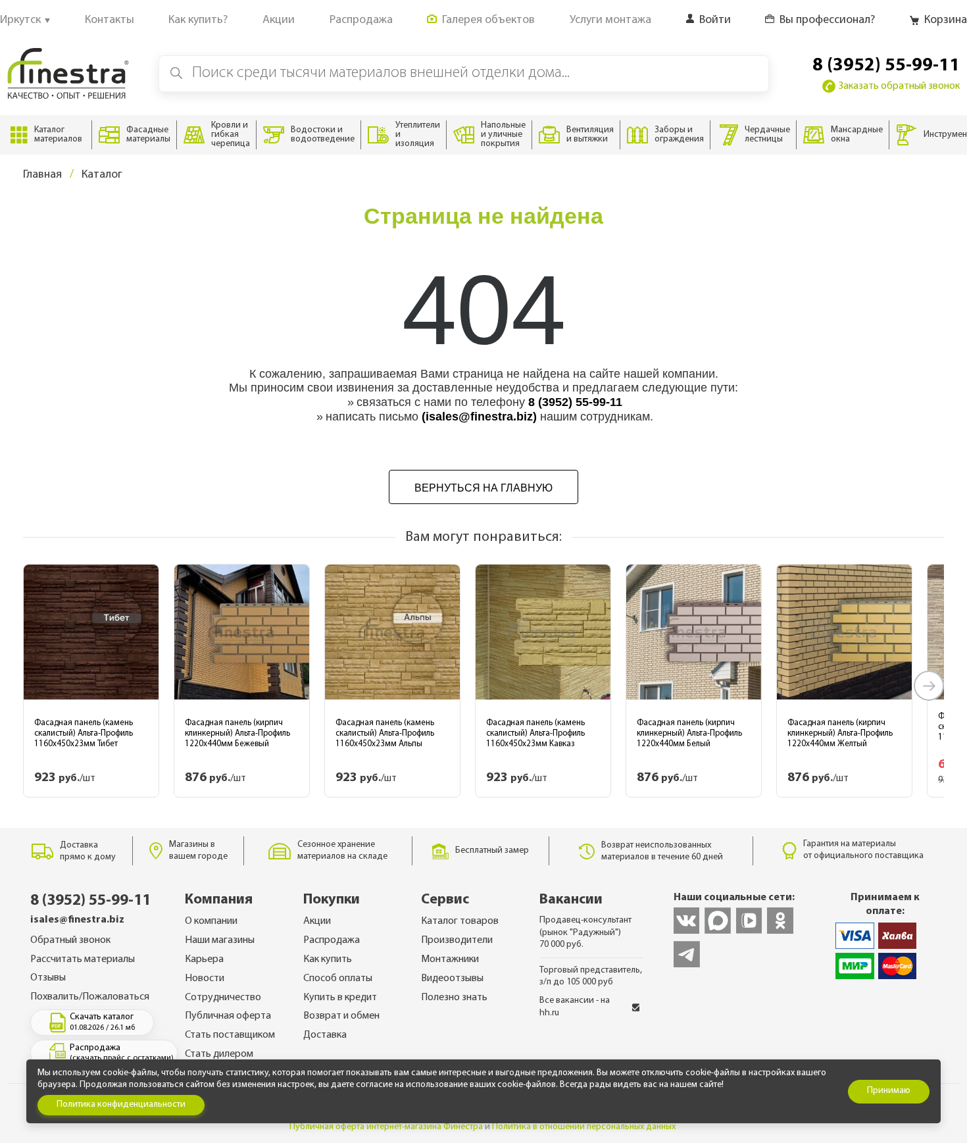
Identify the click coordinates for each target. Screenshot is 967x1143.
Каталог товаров (460, 921)
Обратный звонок (70, 940)
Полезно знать (454, 997)
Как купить (327, 959)
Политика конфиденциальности (121, 1104)
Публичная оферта (228, 1016)
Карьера (204, 959)
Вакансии (571, 899)
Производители (457, 940)
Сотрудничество (223, 997)
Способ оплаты (337, 978)
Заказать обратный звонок (899, 86)
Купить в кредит (340, 997)
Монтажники (450, 959)
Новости (204, 978)
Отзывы (48, 978)
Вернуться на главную (483, 488)
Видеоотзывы (452, 978)
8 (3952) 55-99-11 (886, 66)
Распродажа (331, 940)
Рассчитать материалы (82, 959)
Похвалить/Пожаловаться (89, 997)
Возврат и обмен (341, 1016)
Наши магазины (220, 940)
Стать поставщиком (230, 1035)
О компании (211, 921)
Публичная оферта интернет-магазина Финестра (386, 1127)
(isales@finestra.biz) (479, 416)
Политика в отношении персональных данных (584, 1127)
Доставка (325, 1035)
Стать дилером (219, 1054)
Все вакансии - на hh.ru (574, 1006)
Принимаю (888, 1091)
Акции (317, 921)
